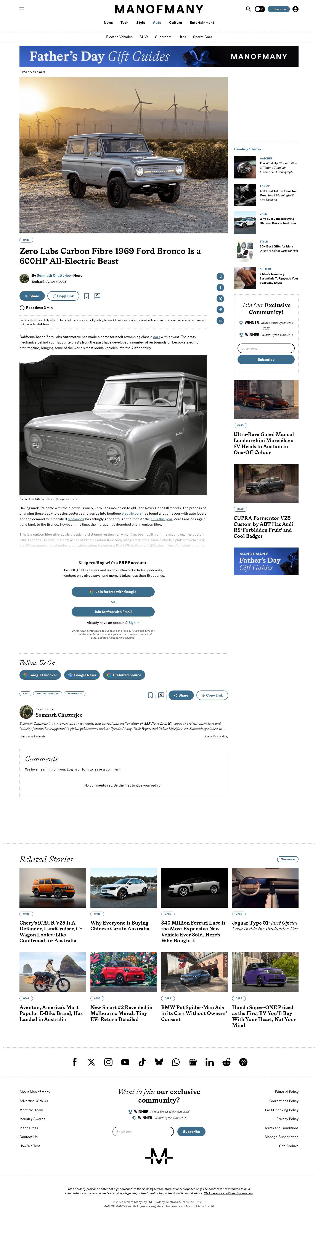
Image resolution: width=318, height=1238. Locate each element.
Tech (124, 22)
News (108, 22)
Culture (175, 22)
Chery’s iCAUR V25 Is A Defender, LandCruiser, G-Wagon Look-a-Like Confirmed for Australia (50, 932)
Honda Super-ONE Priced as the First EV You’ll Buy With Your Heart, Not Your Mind (264, 1016)
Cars (42, 72)
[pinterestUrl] (243, 1062)
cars (156, 337)
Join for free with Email (113, 612)
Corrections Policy (284, 1101)
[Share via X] (222, 209)
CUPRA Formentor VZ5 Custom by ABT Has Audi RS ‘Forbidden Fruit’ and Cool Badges (264, 527)
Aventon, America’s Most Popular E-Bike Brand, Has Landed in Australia (51, 1013)
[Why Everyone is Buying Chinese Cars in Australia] (245, 222)
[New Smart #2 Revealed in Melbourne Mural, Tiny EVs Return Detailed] (123, 972)
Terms (113, 630)
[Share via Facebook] (222, 200)
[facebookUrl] (75, 1062)
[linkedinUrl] (210, 1062)
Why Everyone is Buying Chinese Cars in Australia (119, 926)
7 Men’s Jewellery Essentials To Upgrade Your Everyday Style (279, 278)
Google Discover (43, 675)
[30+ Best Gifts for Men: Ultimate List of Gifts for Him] (245, 250)
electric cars (132, 513)
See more (288, 859)
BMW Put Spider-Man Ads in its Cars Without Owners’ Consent (194, 1013)
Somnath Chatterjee (54, 275)
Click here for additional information (228, 1193)
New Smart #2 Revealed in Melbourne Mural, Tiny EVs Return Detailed (121, 1013)
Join (85, 769)
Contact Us (28, 1137)
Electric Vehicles (119, 37)
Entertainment (202, 22)
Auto (157, 22)
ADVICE (265, 186)
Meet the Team (31, 1110)
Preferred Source (127, 675)
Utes (182, 37)
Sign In (133, 622)
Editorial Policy (287, 1092)
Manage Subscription (282, 1137)
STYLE (264, 241)
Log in (72, 769)
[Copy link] (222, 228)
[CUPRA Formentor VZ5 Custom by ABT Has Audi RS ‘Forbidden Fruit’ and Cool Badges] (266, 483)
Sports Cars (202, 37)
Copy (65, 296)
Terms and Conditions (281, 1128)
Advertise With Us (33, 1101)
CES (25, 693)
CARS (26, 240)
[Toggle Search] (249, 9)
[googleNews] (193, 1062)
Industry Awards (32, 1119)
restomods (76, 519)
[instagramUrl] (108, 1062)
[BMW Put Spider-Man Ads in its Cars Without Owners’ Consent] (194, 972)
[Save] (86, 295)
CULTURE (265, 269)
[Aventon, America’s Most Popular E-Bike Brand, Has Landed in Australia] (52, 972)
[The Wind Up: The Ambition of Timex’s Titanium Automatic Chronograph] (245, 167)
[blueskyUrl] (159, 1062)
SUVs (144, 37)
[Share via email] (220, 320)
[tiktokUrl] (142, 1062)
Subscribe (278, 9)
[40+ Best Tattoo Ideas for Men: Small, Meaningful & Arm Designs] (245, 195)
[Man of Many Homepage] (159, 9)
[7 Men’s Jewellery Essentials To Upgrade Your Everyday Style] (245, 278)
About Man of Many (216, 736)
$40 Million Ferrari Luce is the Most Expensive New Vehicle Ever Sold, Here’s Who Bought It (193, 932)
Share (34, 296)
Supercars (163, 37)
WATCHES (266, 158)
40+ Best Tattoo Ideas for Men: (278, 195)
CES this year (161, 519)
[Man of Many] (159, 1156)
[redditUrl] (226, 1062)
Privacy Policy (130, 630)
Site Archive (289, 1146)
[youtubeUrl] (125, 1062)
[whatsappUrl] (176, 1062)
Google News (85, 675)
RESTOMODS (74, 693)
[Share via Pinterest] (222, 218)
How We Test (29, 1146)
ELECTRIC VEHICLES (47, 693)
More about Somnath (32, 736)
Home (23, 72)
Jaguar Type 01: (265, 926)
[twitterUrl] (91, 1062)
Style (140, 22)
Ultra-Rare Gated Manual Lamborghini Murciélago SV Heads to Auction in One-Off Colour (264, 443)
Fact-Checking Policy (282, 1110)
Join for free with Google (116, 591)
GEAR (26, 998)
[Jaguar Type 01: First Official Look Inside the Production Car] (265, 888)
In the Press (28, 1128)
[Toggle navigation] (23, 9)
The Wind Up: (278, 167)
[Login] (295, 9)
